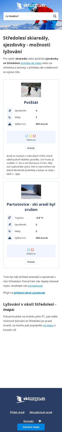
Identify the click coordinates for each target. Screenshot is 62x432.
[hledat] (55, 16)
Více (17, 173)
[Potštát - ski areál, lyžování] (31, 90)
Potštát (31, 102)
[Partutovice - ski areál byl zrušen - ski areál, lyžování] (31, 192)
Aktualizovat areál (41, 412)
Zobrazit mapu (31, 427)
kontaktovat (35, 286)
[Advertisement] (27, 354)
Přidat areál (17, 412)
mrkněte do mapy (31, 63)
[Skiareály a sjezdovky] (40, 421)
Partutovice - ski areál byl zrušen (31, 207)
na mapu (48, 325)
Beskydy (31, 148)
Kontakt (29, 421)
